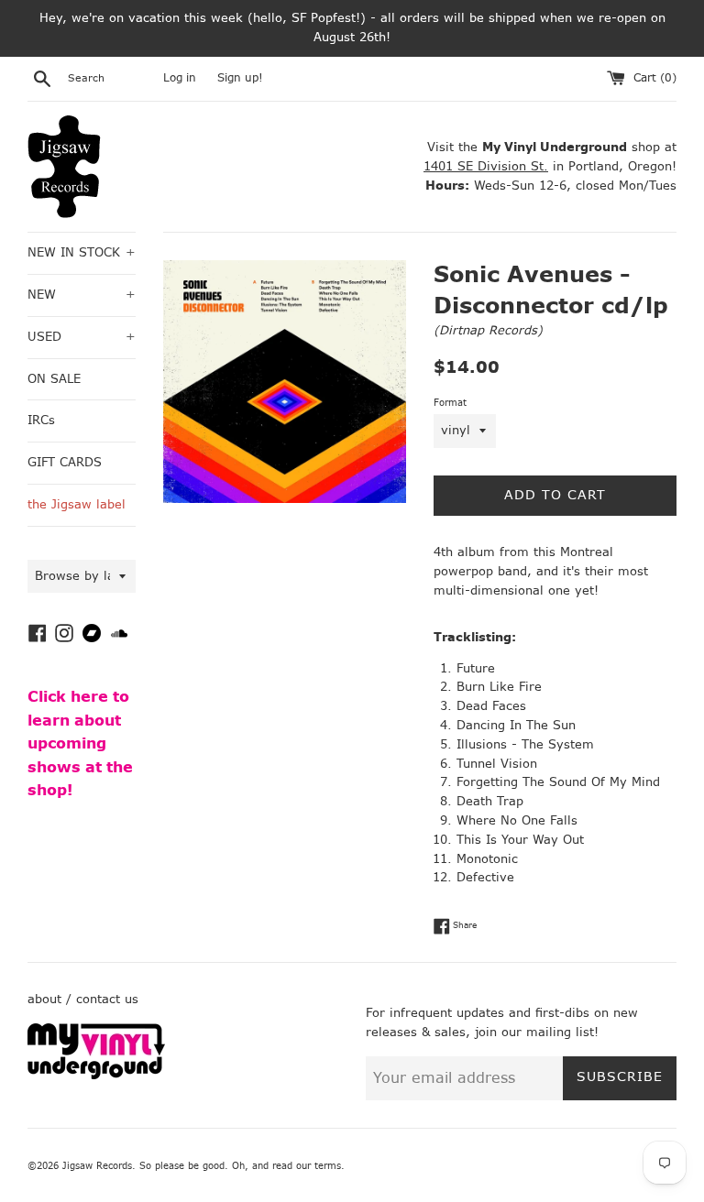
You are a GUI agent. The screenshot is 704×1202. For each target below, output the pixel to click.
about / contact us (83, 999)
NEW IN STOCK (82, 252)
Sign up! (240, 78)
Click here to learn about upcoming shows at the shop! (80, 743)
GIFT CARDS (65, 462)
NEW (82, 294)
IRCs (41, 420)
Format (450, 403)
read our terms (306, 1166)
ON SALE (54, 379)
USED (82, 336)
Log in (179, 78)
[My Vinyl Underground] (96, 1075)
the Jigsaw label (77, 504)
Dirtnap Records (488, 330)
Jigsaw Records (97, 1166)
